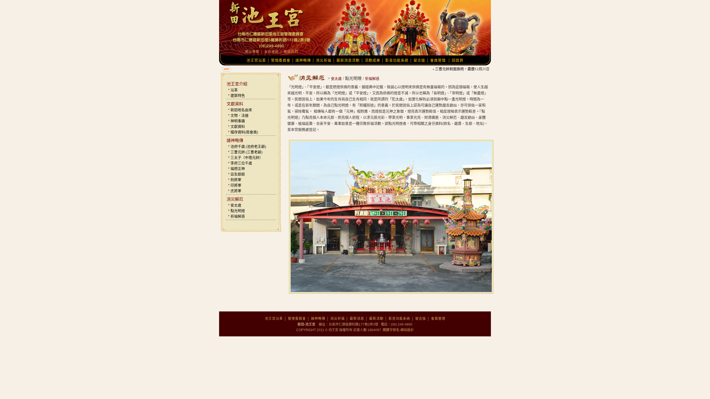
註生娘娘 (237, 174)
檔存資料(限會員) (244, 132)
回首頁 (457, 60)
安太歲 (235, 205)
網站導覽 (252, 52)
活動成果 (372, 60)
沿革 (234, 90)
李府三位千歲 (241, 163)
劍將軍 (235, 180)
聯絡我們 (291, 52)
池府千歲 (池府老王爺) (248, 146)
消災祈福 (323, 60)
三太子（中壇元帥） (246, 157)
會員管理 (438, 60)
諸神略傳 (303, 60)
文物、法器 (239, 115)
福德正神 (237, 169)
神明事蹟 (237, 121)
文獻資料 (237, 126)
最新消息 (357, 319)
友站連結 (271, 52)
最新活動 (376, 319)
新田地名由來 (241, 110)
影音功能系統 (397, 60)
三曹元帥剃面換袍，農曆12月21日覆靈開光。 (466, 69)
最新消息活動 (348, 60)
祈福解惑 (237, 216)
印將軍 (235, 185)
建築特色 (237, 95)
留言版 (419, 60)
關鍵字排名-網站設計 (398, 330)
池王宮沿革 (256, 60)
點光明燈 (237, 211)
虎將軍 (235, 191)
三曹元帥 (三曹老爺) (246, 152)
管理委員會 (280, 60)
